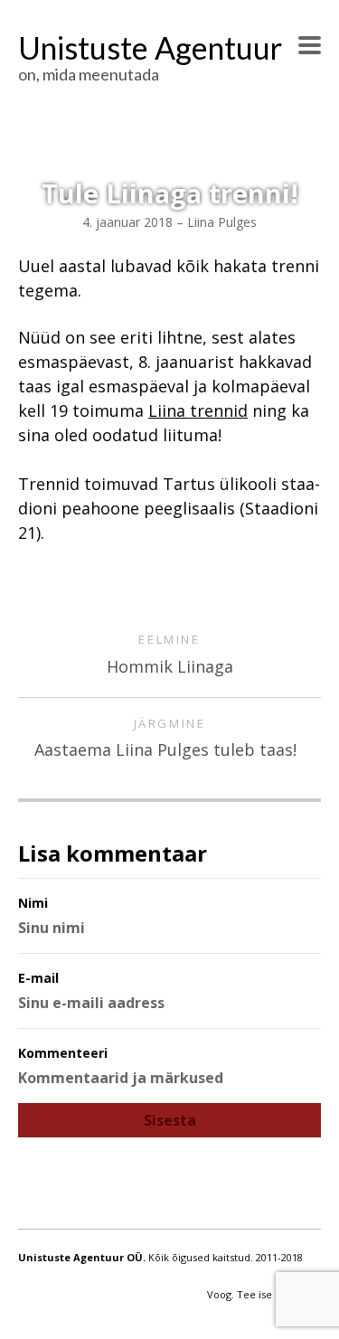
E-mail (38, 977)
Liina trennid (198, 410)
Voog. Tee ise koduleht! (264, 1294)
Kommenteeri (63, 1052)
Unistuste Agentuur (150, 47)
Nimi (33, 902)
